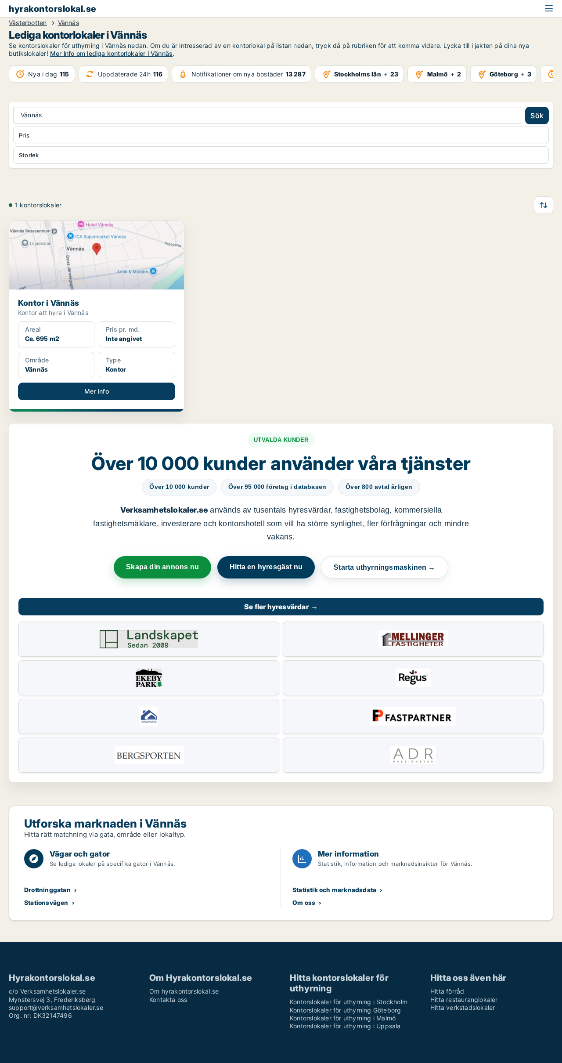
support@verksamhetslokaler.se (56, 1007)
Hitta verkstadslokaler (462, 1007)
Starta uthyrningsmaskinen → (384, 567)
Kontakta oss (168, 999)
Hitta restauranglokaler (464, 999)
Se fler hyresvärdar (281, 606)
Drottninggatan (47, 889)
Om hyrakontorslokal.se (184, 991)
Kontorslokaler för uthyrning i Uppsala (345, 1026)
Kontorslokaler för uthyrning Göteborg (345, 1010)
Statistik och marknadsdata (334, 889)
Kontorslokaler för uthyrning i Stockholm (348, 1001)
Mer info (96, 391)
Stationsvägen (46, 902)
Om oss (303, 902)
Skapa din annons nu (162, 567)
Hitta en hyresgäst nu (266, 567)
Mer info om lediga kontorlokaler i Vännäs (111, 53)
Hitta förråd (447, 991)
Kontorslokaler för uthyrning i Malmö (343, 1018)
